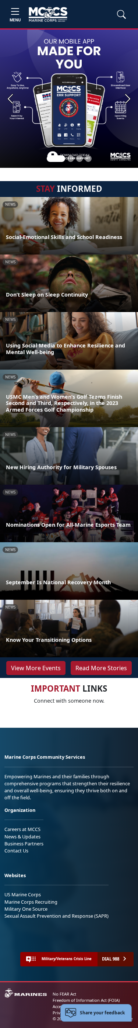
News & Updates (22, 836)
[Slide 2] (70, 158)
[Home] (48, 14)
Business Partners (23, 843)
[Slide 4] (88, 158)
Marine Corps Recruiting (30, 902)
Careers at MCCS (22, 829)
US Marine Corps (22, 894)
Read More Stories (101, 668)
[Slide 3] (79, 158)
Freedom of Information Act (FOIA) (86, 1000)
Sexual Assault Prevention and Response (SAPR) (56, 916)
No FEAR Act (64, 994)
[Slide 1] (56, 158)
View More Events (36, 668)
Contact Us (16, 850)
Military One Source (25, 909)
